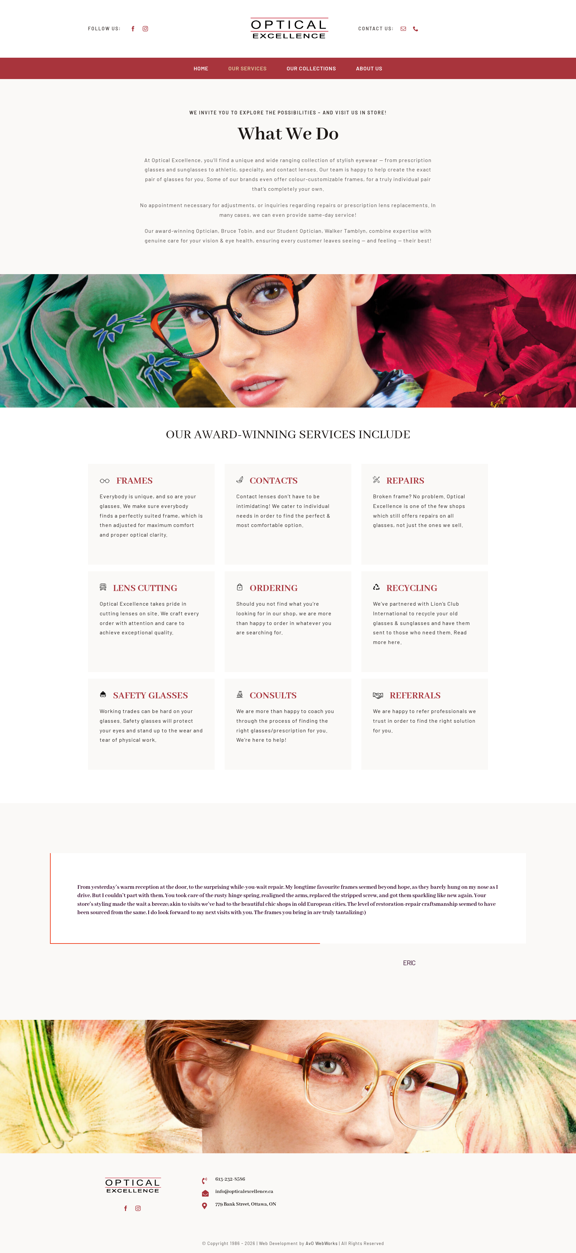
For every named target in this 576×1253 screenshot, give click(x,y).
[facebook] (133, 28)
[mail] (403, 28)
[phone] (416, 28)
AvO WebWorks (322, 1243)
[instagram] (145, 28)
